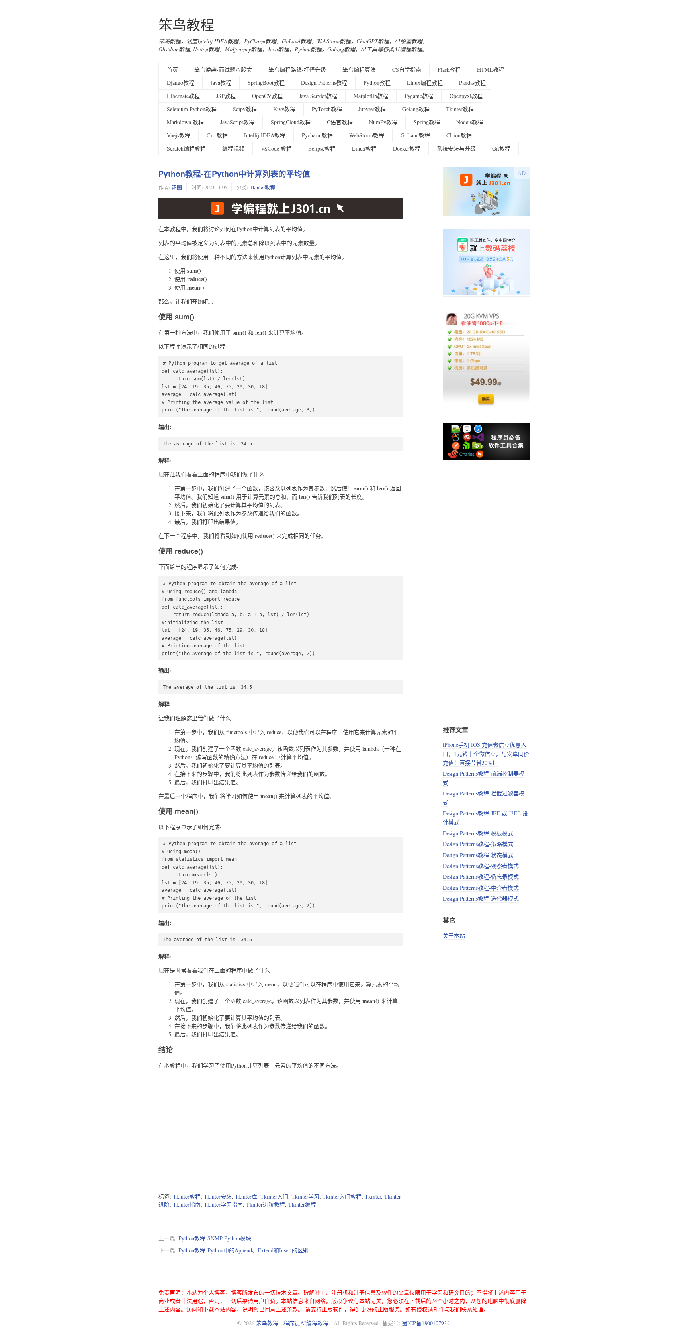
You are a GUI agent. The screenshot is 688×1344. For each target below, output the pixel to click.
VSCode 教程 (276, 148)
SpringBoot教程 (266, 82)
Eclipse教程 (322, 148)
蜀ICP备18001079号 (426, 1323)
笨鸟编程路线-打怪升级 (297, 69)
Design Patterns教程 (324, 82)
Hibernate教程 (183, 96)
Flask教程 (449, 69)
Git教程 (501, 148)
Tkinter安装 (218, 1196)
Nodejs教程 (469, 122)
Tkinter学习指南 (223, 1204)
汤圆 (177, 187)
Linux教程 (364, 148)
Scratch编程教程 (186, 148)
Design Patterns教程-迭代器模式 (481, 898)
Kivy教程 (284, 109)
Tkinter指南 (187, 1204)
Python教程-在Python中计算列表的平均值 (234, 173)
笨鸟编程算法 (359, 69)
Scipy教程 (245, 109)
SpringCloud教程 (291, 122)
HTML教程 (490, 69)
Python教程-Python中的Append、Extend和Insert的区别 (243, 1250)
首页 (172, 69)
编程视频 (233, 148)
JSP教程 (226, 96)
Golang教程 (416, 109)
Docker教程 (406, 148)
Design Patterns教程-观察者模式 (481, 866)
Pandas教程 (472, 82)
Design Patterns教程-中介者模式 (481, 887)
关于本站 (454, 935)
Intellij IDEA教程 (264, 135)
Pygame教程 (419, 96)
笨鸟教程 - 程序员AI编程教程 (292, 1323)
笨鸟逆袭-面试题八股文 (223, 69)
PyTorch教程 (327, 109)
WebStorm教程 (366, 135)
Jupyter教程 (372, 109)
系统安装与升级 (456, 148)
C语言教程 (340, 122)
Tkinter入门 (274, 1196)
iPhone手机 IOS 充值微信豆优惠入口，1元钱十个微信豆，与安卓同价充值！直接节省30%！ (486, 753)
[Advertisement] (280, 1131)
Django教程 (180, 82)
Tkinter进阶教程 (265, 1204)
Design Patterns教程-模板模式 (478, 833)
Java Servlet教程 (318, 96)
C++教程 (217, 135)
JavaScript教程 (237, 122)
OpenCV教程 (267, 96)
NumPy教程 (383, 122)
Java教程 (221, 82)
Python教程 (377, 82)
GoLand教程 (415, 135)
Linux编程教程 (425, 82)
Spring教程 (427, 122)
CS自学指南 (406, 69)
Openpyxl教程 (466, 96)
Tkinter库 (246, 1196)
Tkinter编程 (302, 1204)
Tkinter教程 (460, 109)
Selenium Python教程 (192, 109)
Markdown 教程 (185, 122)
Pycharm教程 (317, 135)
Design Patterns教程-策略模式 (478, 844)
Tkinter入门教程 (342, 1196)
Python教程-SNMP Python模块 (214, 1238)
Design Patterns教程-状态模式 (478, 855)
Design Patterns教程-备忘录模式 (481, 876)
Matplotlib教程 (371, 96)
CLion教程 (459, 135)
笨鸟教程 (186, 25)
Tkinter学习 (305, 1196)
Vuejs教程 (178, 135)
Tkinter (373, 1196)
